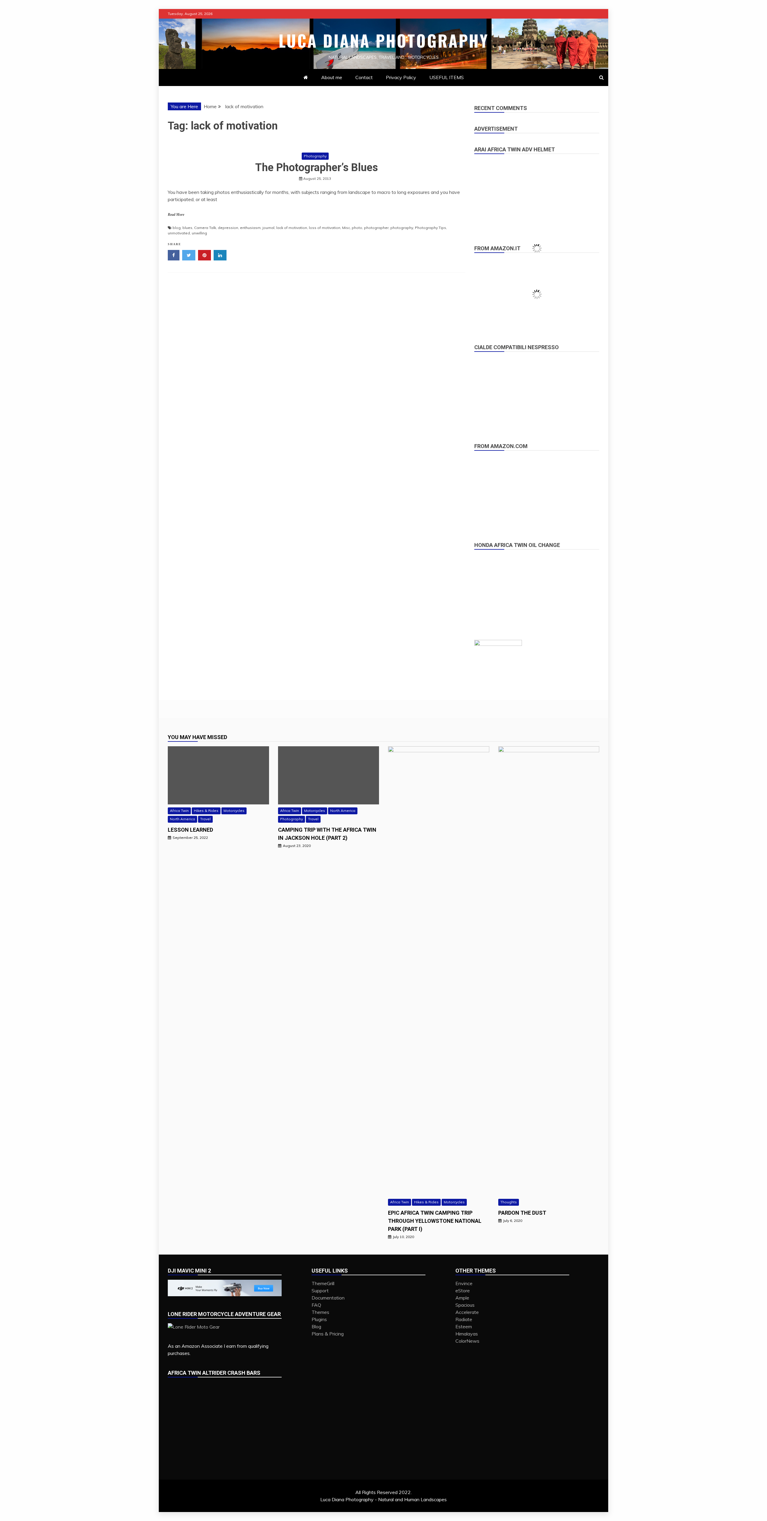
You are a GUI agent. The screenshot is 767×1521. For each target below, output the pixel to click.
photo (357, 227)
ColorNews (467, 1341)
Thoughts (508, 1202)
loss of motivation (324, 227)
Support (320, 1291)
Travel (205, 819)
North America (182, 819)
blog (177, 227)
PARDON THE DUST (522, 1213)
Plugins (319, 1319)
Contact (364, 77)
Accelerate (467, 1312)
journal (268, 227)
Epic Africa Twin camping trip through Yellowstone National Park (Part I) (434, 1221)
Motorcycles (234, 810)
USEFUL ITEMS (446, 77)
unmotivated (179, 233)
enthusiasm (250, 227)
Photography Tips (430, 227)
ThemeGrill (323, 1283)
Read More (176, 214)
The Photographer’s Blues (316, 167)
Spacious (465, 1305)
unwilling (199, 233)
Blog (316, 1326)
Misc (346, 227)
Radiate (463, 1319)
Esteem (463, 1326)
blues (187, 227)
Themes (320, 1312)
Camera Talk (205, 227)
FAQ (316, 1305)
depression (228, 227)
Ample (462, 1298)
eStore (462, 1291)
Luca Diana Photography (384, 40)
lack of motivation (291, 227)
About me (331, 77)
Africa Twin (179, 810)
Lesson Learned (190, 830)
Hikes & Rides (206, 810)
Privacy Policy (401, 77)
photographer (376, 227)
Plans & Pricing (328, 1334)
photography (401, 227)
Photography (315, 156)
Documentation (328, 1298)
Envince (463, 1283)
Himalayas (466, 1334)
